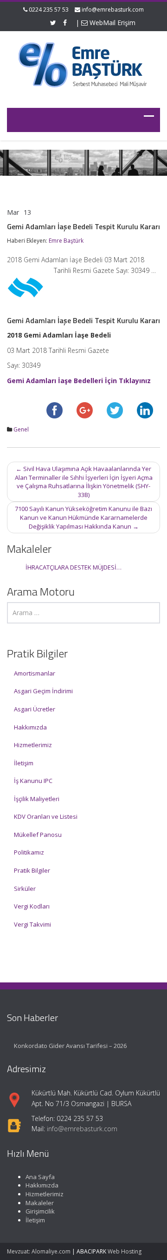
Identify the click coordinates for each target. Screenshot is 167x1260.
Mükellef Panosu (38, 834)
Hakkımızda (30, 727)
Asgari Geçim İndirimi (43, 691)
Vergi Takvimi (32, 924)
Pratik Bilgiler (32, 870)
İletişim (23, 763)
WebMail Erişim (111, 22)
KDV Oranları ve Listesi (45, 816)
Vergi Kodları (32, 906)
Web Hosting (124, 1251)
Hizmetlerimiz (33, 745)
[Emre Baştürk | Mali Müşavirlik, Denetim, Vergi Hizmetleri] (83, 63)
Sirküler (25, 888)
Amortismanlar (34, 673)
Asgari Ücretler (34, 709)
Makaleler (40, 1203)
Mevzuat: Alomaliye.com (39, 1251)
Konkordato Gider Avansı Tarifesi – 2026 (70, 1045)
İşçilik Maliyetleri (36, 799)
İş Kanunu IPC (33, 780)
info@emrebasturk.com (113, 9)
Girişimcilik (40, 1211)
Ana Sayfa (40, 1177)
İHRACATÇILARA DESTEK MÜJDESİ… (74, 567)
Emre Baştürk (66, 241)
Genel (21, 429)
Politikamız (29, 852)
